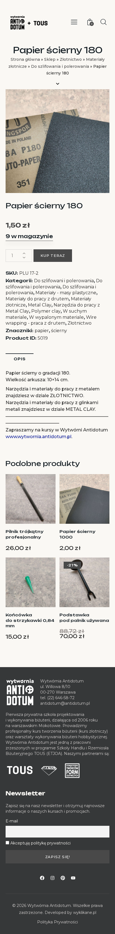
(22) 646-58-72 (61, 697)
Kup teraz (52, 255)
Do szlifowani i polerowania (64, 280)
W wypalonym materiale (56, 317)
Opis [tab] (20, 359)
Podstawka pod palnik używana (84, 617)
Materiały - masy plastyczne (65, 292)
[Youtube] (73, 877)
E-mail (12, 821)
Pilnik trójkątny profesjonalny (24, 534)
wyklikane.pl (84, 912)
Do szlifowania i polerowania (60, 66)
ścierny (59, 330)
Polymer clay (46, 311)
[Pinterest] (62, 877)
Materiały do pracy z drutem (37, 298)
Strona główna (25, 59)
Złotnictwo (71, 59)
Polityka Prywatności (57, 922)
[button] (74, 22)
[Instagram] (52, 877)
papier (42, 330)
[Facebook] (42, 877)
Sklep (50, 59)
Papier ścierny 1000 (77, 534)
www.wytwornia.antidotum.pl (38, 436)
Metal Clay (39, 305)
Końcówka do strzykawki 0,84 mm (30, 620)
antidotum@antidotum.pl (65, 703)
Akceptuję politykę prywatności (40, 843)
